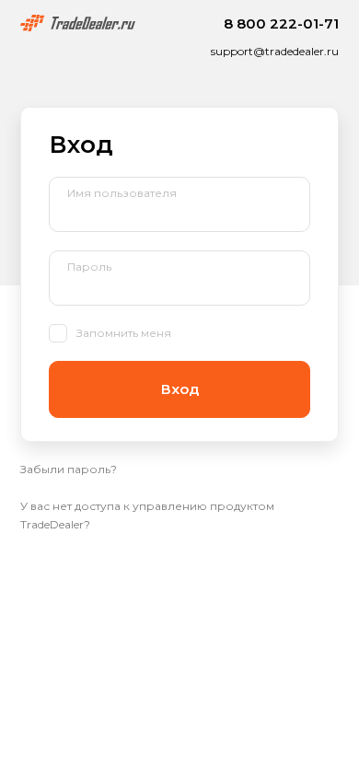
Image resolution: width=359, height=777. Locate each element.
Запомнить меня (123, 333)
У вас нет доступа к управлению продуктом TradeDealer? (147, 515)
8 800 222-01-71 (281, 23)
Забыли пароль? (68, 469)
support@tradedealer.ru (275, 51)
